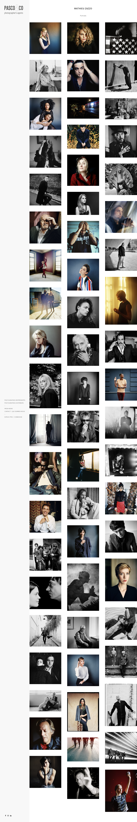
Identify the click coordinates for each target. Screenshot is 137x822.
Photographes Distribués (14, 403)
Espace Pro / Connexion (13, 417)
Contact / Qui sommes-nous (15, 411)
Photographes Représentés (15, 400)
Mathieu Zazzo (83, 8)
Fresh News (9, 408)
